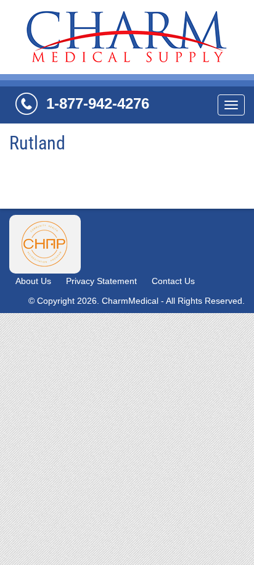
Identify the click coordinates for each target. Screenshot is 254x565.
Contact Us (173, 281)
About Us (33, 281)
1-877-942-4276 (97, 103)
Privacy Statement (101, 281)
